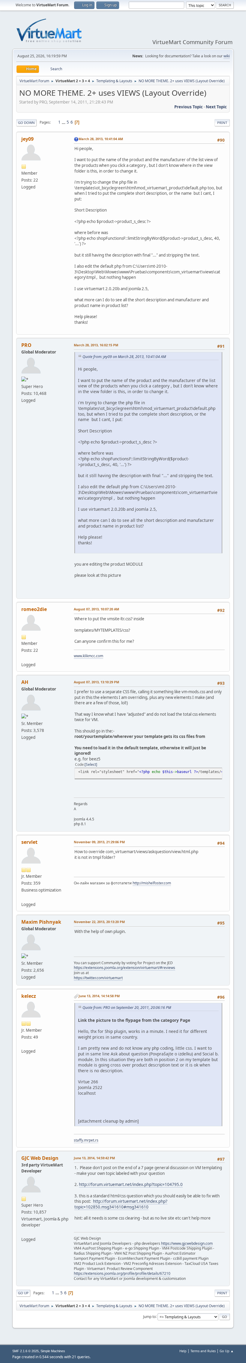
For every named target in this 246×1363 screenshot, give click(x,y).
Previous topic (188, 107)
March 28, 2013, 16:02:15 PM (96, 345)
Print (222, 122)
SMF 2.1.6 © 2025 (25, 1351)
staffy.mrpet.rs (86, 1140)
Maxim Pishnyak (41, 922)
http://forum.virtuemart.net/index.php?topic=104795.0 (131, 1184)
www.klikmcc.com (88, 655)
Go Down (26, 122)
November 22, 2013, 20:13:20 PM (99, 921)
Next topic (216, 107)
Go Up (23, 1293)
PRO (26, 345)
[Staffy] (23, 1044)
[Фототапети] (23, 897)
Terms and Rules (203, 1351)
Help (183, 1351)
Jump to (149, 1316)
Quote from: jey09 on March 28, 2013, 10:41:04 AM (124, 356)
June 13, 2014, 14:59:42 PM (94, 1158)
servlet (29, 842)
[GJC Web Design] (23, 1232)
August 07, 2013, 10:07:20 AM (96, 609)
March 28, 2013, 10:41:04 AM (101, 139)
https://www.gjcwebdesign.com (187, 1243)
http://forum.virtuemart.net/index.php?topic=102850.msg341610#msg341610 (120, 1204)
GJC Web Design (39, 1158)
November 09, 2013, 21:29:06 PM (99, 842)
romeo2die (34, 609)
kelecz (28, 996)
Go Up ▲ (227, 1351)
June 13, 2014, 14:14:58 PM (99, 996)
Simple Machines (52, 1351)
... (64, 122)
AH (24, 682)
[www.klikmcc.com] (23, 657)
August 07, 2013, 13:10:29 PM (96, 682)
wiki (227, 56)
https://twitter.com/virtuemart (98, 977)
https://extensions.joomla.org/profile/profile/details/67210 (122, 1273)
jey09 (27, 139)
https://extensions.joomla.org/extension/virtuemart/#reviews (124, 967)
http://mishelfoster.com (152, 883)
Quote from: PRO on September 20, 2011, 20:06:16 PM (126, 1007)
